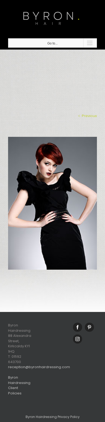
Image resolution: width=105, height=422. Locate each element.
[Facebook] (77, 327)
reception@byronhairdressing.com (39, 367)
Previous (89, 115)
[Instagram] (77, 339)
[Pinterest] (89, 327)
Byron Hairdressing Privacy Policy (53, 417)
